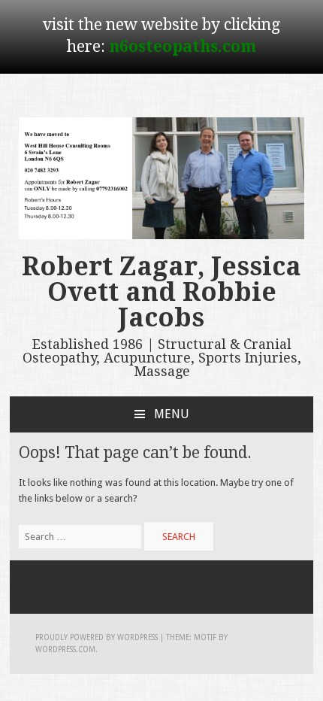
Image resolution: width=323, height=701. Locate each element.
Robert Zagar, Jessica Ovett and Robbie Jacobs (161, 291)
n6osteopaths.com (182, 46)
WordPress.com (65, 649)
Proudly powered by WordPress (96, 637)
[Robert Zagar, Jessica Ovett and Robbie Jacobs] (161, 235)
